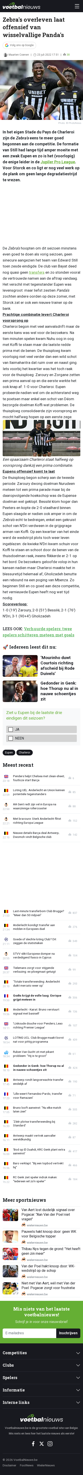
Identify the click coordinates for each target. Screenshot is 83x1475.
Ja (17, 729)
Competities (15, 1352)
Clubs (8, 1365)
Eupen (9, 752)
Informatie (14, 1390)
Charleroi (24, 752)
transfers (36, 272)
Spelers (10, 1377)
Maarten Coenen (19, 54)
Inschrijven (68, 1333)
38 (68, 54)
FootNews (26, 1465)
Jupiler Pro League (58, 162)
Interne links (16, 1402)
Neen (19, 738)
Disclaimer (9, 1465)
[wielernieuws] (41, 1418)
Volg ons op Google (22, 45)
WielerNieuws (46, 1465)
